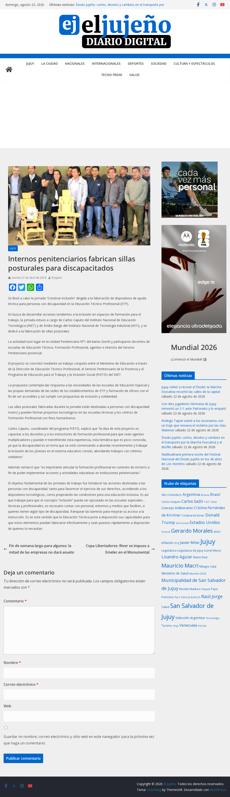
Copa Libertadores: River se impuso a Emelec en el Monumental (117, 549)
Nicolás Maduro (190, 589)
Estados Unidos (205, 522)
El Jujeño (57, 278)
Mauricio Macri (180, 565)
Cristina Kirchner (193, 515)
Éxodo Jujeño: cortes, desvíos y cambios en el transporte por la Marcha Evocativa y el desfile (120, 6)
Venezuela (188, 625)
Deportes (136, 63)
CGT (207, 501)
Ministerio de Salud (174, 573)
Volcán (202, 625)
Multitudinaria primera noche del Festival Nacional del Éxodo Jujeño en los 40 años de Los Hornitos (191, 459)
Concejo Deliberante (177, 507)
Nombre (12, 662)
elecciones (182, 523)
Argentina (191, 494)
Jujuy (30, 63)
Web (7, 705)
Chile (213, 501)
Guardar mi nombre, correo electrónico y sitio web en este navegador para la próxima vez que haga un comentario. (79, 740)
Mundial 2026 (197, 573)
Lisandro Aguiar (176, 556)
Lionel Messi (212, 550)
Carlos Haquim (171, 502)
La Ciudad (49, 63)
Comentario (15, 601)
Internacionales (106, 63)
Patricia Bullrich (190, 597)
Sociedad (158, 63)
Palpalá (205, 589)
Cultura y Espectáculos (194, 63)
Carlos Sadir (192, 501)
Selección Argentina (190, 617)
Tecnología (212, 618)
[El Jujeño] (9, 69)
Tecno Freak (111, 75)
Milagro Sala (207, 566)
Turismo (166, 626)
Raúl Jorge (212, 596)
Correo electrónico (21, 684)
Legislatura (169, 550)
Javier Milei (189, 542)
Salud (134, 75)
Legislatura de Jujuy (190, 550)
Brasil (215, 494)
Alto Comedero (171, 495)
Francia (165, 531)
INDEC (217, 531)
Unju (176, 625)
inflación (167, 543)
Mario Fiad (200, 557)
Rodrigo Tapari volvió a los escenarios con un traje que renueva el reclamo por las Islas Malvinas (193, 425)
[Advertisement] (115, 114)
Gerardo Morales (192, 530)
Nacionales (75, 63)
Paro (177, 597)
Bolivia (205, 494)
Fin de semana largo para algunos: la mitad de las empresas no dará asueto (41, 549)
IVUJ (176, 543)
